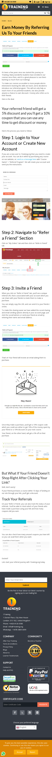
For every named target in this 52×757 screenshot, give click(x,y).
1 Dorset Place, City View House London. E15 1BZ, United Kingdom (16, 619)
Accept (20, 752)
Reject (32, 752)
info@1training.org (16, 626)
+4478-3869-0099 (19, 630)
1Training (6, 614)
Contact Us (7, 667)
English (22, 727)
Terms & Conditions (10, 644)
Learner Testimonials (11, 656)
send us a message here (26, 159)
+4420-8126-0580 (16, 623)
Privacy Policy (8, 647)
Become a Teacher (34, 641)
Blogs (5, 650)
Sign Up (47, 2)
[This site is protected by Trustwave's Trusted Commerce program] (9, 678)
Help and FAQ (8, 670)
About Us (6, 653)
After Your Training (10, 641)
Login (38, 2)
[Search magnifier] (48, 13)
